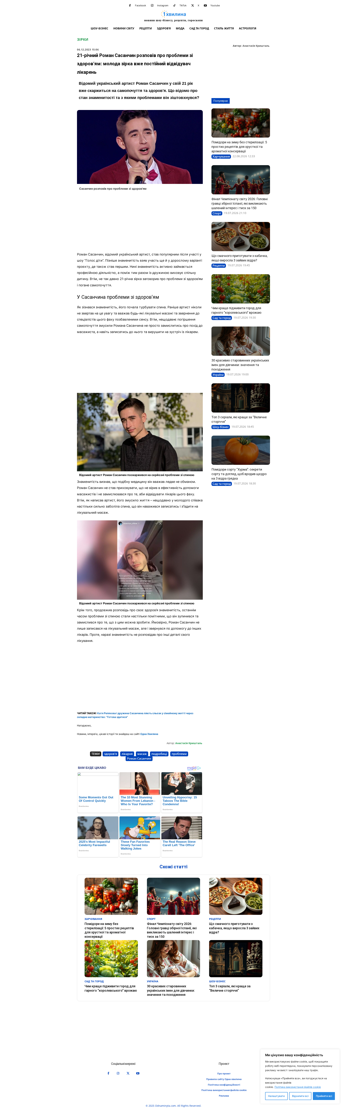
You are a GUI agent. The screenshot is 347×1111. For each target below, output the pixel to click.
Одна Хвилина (149, 733)
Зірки (82, 39)
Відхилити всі (300, 1095)
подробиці (159, 754)
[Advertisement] (140, 222)
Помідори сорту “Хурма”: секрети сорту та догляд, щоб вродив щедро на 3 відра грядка (239, 474)
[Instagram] (152, 5)
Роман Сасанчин (139, 758)
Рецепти (219, 266)
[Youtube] (205, 5)
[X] (193, 5)
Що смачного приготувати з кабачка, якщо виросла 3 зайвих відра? (234, 928)
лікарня (127, 754)
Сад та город (222, 318)
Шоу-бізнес (221, 427)
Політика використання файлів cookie (298, 1086)
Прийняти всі (324, 1095)
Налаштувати (276, 1095)
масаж (142, 754)
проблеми (179, 754)
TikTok (183, 5)
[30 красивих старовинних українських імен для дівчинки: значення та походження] (240, 341)
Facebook (140, 5)
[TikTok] (174, 5)
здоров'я (110, 754)
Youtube (215, 5)
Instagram (162, 5)
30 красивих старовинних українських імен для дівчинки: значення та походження (240, 364)
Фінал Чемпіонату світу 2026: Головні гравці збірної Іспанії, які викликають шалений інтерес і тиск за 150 (239, 203)
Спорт (217, 213)
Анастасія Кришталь (256, 45)
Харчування (221, 156)
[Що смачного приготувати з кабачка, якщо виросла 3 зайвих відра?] (240, 236)
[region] (300, 1076)
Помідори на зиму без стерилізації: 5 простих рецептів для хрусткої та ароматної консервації (239, 146)
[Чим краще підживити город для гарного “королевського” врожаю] (240, 288)
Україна (218, 375)
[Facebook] (130, 5)
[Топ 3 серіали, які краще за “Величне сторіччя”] (240, 398)
